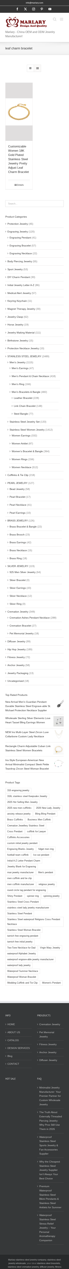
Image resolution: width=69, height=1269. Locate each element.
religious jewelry (47, 884)
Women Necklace (21, 467)
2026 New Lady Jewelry (48, 808)
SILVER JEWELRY (17, 566)
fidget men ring (46, 849)
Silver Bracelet (18, 580)
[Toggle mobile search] (54, 19)
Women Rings (19, 459)
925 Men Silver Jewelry (23, 572)
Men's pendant (45, 872)
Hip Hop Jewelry (16, 649)
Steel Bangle (21, 413)
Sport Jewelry (15, 269)
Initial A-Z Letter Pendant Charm (23, 861)
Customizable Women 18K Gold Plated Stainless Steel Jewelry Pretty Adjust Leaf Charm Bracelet (18, 159)
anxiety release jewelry (19, 814)
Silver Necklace (18, 595)
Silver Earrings (18, 587)
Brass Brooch (17, 534)
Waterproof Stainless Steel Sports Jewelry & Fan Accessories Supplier (48, 1145)
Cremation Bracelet (20, 625)
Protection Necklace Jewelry (23, 348)
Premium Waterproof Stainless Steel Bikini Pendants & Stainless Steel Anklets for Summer (50, 1197)
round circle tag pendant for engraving (26, 890)
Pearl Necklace (18, 504)
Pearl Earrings (17, 512)
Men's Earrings (20, 368)
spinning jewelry (51, 896)
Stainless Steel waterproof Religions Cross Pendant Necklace (33, 921)
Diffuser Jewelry (16, 641)
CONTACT (13, 1063)
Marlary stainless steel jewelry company (27, 1260)
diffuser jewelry (47, 1267)
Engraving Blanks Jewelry (20, 849)
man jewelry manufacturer (20, 872)
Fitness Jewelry (16, 657)
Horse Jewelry (15, 324)
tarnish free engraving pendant (22, 936)
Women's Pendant (51, 983)
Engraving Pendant (20, 237)
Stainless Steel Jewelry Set (25, 421)
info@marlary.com (34, 3)
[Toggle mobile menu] (62, 19)
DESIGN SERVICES (18, 1048)
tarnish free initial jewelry (20, 941)
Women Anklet (20, 443)
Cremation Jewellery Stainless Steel (25, 825)
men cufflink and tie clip (19, 878)
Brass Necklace (18, 550)
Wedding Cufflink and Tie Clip (22, 983)
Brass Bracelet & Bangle (23, 526)
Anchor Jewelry (16, 665)
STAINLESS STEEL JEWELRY (24, 356)
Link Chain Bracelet (25, 406)
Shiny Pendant (14, 896)
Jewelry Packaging (17, 673)
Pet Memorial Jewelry (22, 633)
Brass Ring (16, 558)
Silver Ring (16, 603)
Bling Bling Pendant (45, 814)
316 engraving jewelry (18, 790)
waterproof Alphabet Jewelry (21, 953)
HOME (11, 1024)
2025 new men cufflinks (19, 808)
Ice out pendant (41, 855)
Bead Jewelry (17, 489)
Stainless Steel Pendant (19, 913)
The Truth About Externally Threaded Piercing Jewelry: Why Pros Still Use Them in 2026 (50, 1120)
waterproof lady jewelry (19, 965)
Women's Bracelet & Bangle (27, 451)
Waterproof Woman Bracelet (21, 977)
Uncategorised (15, 681)
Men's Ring (18, 384)
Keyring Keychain (17, 300)
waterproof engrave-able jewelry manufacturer (30, 959)
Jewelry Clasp (15, 316)
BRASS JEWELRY (17, 520)
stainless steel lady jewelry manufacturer (28, 907)
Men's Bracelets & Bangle (26, 392)
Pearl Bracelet (17, 496)
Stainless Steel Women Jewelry (27, 429)
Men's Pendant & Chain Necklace (30, 376)
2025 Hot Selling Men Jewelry (22, 802)
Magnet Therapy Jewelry (21, 308)
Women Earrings (21, 435)
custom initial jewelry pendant (22, 843)
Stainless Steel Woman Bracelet (24, 930)
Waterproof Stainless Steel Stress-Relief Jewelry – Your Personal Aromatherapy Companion (47, 1228)
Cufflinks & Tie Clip (17, 475)
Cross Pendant (14, 831)
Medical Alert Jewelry (19, 293)
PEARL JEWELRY (17, 483)
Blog (9, 1056)
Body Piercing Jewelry (19, 261)
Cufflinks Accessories (18, 837)
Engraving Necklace (21, 253)
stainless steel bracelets (48, 1263)
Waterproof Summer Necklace (22, 971)
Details (20, 185)
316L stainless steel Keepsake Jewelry (27, 796)
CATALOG (13, 1040)
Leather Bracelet (23, 398)
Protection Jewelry (17, 223)
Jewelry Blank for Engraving (21, 866)
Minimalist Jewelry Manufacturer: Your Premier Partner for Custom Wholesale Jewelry (50, 1096)
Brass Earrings (18, 542)
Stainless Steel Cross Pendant (23, 902)
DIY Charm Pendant (18, 277)
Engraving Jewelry (17, 231)
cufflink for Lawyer (36, 831)
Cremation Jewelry (17, 611)
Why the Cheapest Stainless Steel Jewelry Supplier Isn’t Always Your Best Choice (49, 1170)
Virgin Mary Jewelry (50, 948)
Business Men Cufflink (39, 819)
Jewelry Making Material (20, 332)
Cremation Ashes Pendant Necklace (30, 617)
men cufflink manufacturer (20, 884)
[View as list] (37, 68)
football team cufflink (18, 855)
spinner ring (33, 896)
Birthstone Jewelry (17, 340)
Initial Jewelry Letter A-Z (20, 285)
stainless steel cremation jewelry (23, 1267)
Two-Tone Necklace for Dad (21, 948)
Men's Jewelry (17, 362)
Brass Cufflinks (15, 819)
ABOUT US (13, 1032)
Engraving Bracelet (20, 245)
